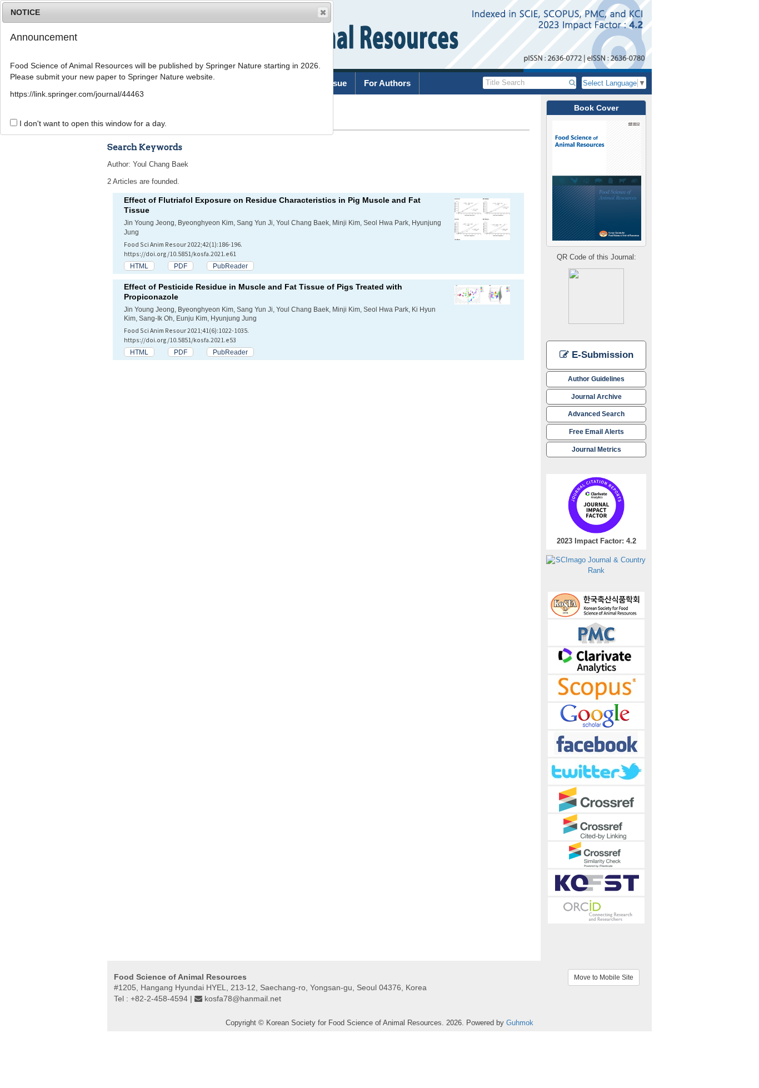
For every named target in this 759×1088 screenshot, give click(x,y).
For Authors (387, 83)
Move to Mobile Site (603, 977)
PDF (180, 265)
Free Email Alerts (596, 431)
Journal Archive (596, 396)
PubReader (230, 265)
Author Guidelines (596, 378)
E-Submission (601, 355)
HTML (139, 265)
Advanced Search (596, 413)
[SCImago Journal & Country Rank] (596, 565)
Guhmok (519, 1023)
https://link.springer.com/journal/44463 (77, 93)
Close (322, 12)
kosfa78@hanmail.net (242, 998)
